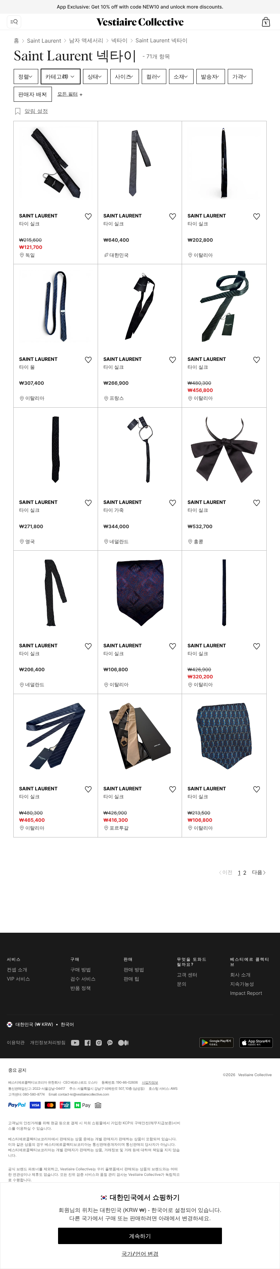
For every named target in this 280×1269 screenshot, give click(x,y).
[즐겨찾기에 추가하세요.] (88, 216)
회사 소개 (240, 975)
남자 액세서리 (86, 40)
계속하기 (140, 1236)
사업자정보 (150, 1083)
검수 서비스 (83, 979)
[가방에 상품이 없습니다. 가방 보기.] (266, 22)
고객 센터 (187, 975)
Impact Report (246, 993)
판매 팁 (131, 979)
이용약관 (16, 1042)
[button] (266, 22)
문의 (181, 984)
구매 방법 (80, 970)
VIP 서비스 (18, 979)
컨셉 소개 (17, 970)
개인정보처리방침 (48, 1042)
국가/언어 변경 (140, 1254)
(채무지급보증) (161, 1123)
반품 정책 (80, 988)
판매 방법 (134, 970)
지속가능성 (242, 984)
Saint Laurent (44, 40)
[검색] (14, 21)
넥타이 (119, 40)
